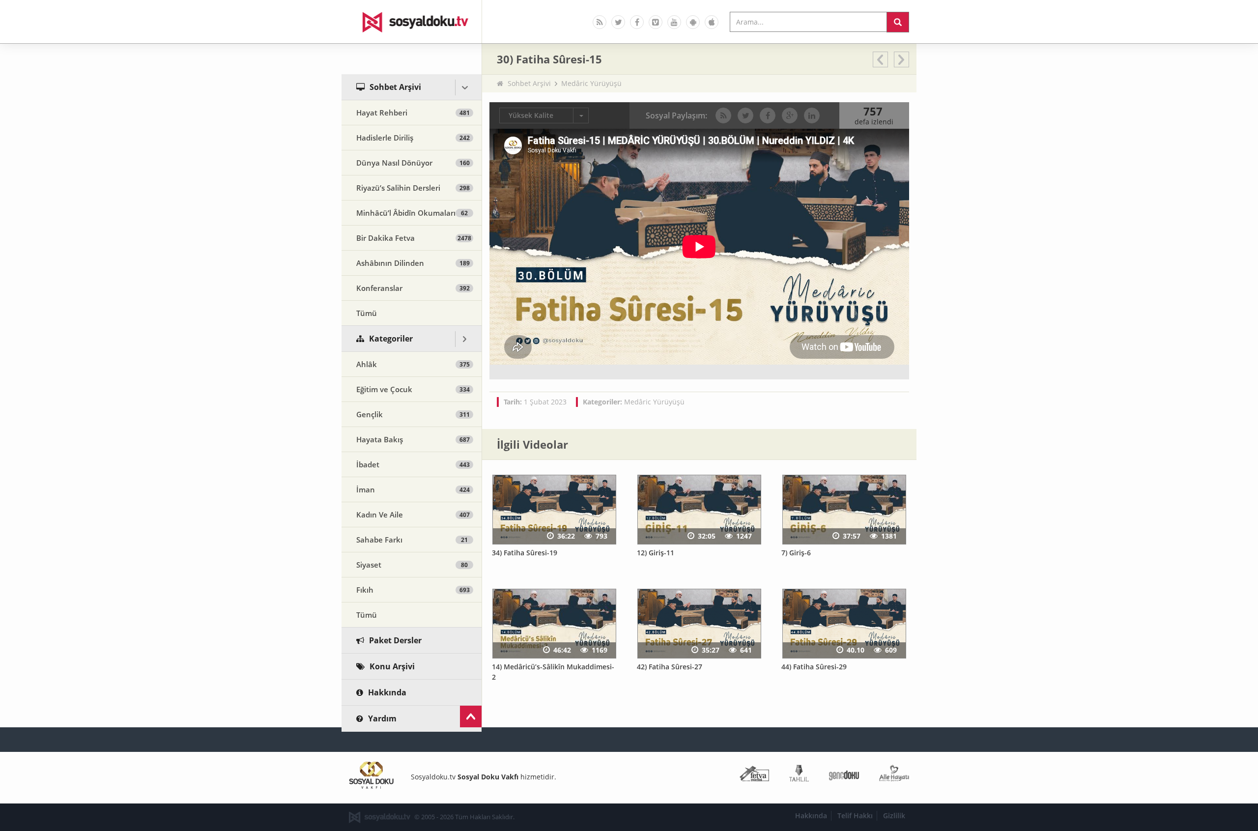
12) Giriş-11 (655, 552)
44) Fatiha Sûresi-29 (814, 666)
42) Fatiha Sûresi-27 (669, 666)
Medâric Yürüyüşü (591, 83)
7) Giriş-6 (796, 552)
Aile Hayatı (894, 775)
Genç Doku (844, 775)
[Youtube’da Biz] (674, 22)
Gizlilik (894, 815)
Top (471, 716)
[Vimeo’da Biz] (655, 22)
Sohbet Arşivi (529, 83)
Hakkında (811, 815)
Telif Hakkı (855, 815)
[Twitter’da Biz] (618, 22)
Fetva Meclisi (754, 775)
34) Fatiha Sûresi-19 (524, 552)
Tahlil (799, 775)
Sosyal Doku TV (412, 21)
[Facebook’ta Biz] (637, 22)
